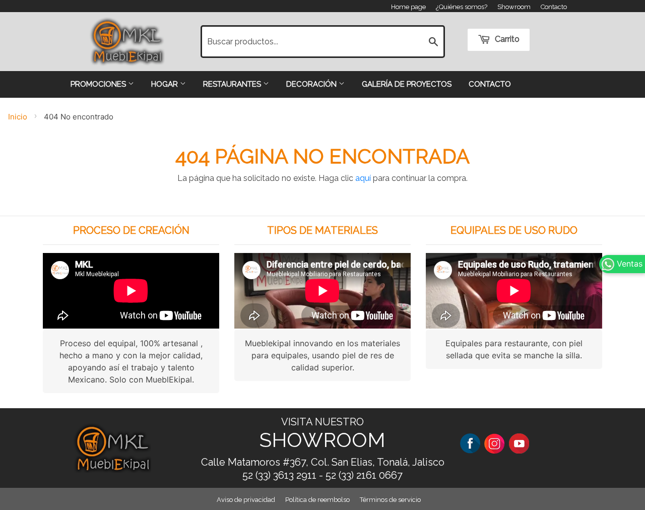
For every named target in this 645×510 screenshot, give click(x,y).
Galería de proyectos (407, 84)
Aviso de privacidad (246, 499)
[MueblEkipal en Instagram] (494, 443)
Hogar (165, 84)
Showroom (514, 7)
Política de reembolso (317, 499)
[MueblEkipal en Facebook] (470, 443)
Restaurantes (233, 84)
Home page (408, 7)
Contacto (554, 7)
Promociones (99, 84)
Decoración (312, 84)
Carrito (506, 39)
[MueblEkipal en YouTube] (519, 443)
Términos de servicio (390, 499)
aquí (363, 178)
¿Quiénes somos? (461, 7)
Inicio (17, 116)
